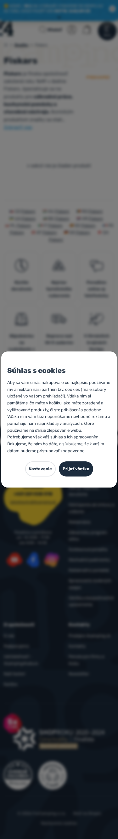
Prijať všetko (76, 468)
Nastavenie (40, 468)
